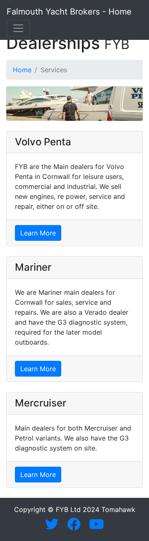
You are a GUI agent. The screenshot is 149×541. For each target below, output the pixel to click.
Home (22, 70)
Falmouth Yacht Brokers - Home (69, 12)
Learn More (38, 233)
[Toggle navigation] (18, 28)
